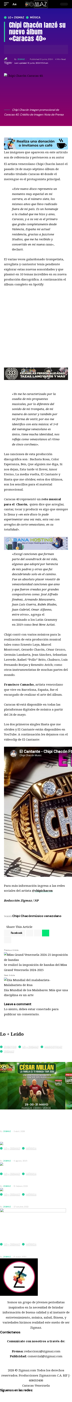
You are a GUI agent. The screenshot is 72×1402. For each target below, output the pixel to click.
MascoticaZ (53, 1047)
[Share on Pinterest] (37, 933)
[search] (54, 4)
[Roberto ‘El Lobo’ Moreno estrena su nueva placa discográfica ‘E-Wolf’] (33, 1225)
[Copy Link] (25, 49)
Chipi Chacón (22, 916)
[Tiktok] (33, 1399)
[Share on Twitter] (19, 49)
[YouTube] (11, 1399)
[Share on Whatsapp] (45, 933)
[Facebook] (2, 1399)
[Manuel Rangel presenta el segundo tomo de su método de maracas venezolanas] (36, 1167)
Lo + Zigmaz (16, 17)
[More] (31, 49)
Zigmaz (9, 1051)
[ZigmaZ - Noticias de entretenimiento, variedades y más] (36, 4)
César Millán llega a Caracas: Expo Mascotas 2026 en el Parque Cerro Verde (33, 1057)
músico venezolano (46, 916)
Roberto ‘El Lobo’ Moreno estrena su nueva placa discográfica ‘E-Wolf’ (32, 1250)
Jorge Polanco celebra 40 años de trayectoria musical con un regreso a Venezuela (34, 1154)
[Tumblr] (28, 1399)
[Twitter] (6, 1399)
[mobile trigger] (7, 4)
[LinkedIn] (24, 1399)
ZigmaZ (21, 59)
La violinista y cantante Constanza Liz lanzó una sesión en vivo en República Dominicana (35, 1200)
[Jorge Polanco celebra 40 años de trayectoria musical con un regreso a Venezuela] (18, 1144)
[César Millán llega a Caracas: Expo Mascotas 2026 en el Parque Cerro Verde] (36, 1085)
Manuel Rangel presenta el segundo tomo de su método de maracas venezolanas (35, 1179)
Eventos (10, 1047)
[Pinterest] (15, 1399)
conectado (43, 1009)
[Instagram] (20, 1399)
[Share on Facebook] (13, 49)
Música (35, 17)
